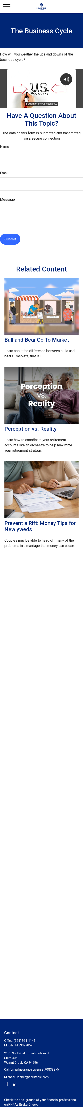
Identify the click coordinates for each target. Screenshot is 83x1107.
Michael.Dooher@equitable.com (26, 1077)
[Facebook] (7, 1084)
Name (4, 147)
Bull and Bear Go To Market (36, 340)
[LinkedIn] (15, 1084)
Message (7, 199)
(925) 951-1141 (24, 1040)
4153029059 (24, 1045)
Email (4, 173)
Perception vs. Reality (30, 429)
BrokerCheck (28, 1104)
